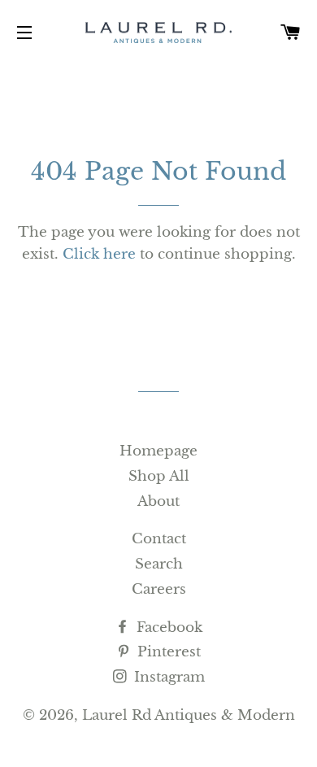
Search (159, 564)
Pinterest (167, 651)
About (158, 501)
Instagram (167, 677)
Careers (159, 589)
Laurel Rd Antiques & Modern (188, 715)
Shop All (158, 476)
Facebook (167, 627)
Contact (159, 538)
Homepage (158, 451)
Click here (99, 254)
